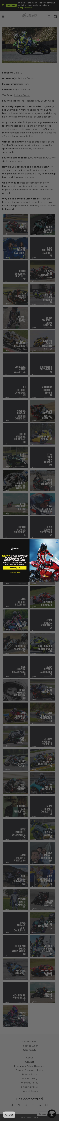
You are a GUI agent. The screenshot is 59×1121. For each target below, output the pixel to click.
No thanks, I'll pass (14, 572)
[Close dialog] (57, 541)
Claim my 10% (15, 567)
